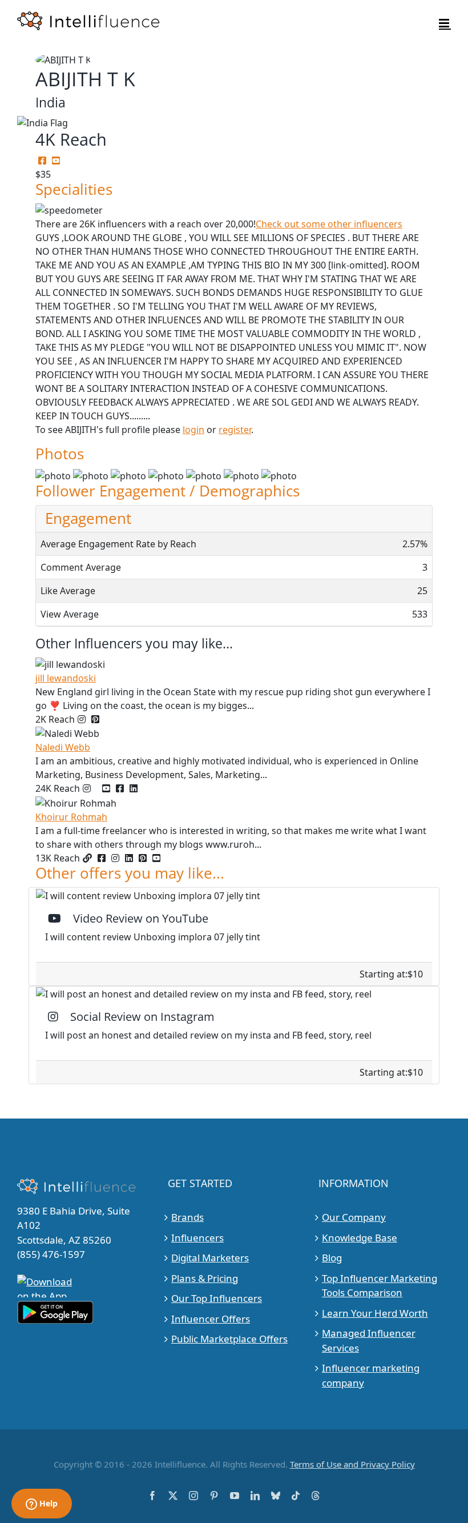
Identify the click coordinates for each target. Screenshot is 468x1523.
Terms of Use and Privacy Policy (352, 1464)
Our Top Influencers (216, 1298)
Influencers (197, 1237)
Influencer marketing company (370, 1375)
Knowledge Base (359, 1237)
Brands (187, 1217)
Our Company (354, 1217)
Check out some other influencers (329, 224)
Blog (332, 1257)
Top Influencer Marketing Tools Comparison (379, 1286)
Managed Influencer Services (368, 1340)
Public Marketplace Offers (229, 1338)
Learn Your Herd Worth (375, 1313)
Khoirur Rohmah (71, 817)
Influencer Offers (210, 1318)
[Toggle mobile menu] (445, 23)
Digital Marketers (210, 1257)
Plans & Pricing (204, 1278)
